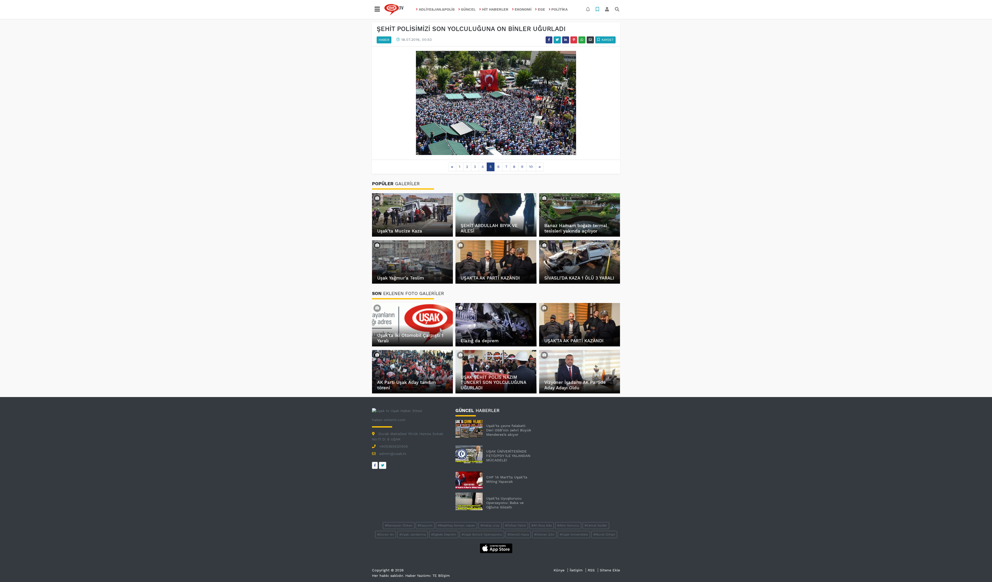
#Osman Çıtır (544, 534)
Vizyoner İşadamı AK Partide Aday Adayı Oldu (575, 385)
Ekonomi (523, 9)
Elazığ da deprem (480, 340)
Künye (559, 570)
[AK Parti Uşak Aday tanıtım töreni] (377, 355)
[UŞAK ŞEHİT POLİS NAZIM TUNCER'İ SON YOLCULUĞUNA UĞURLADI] (460, 355)
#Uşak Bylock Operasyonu (482, 534)
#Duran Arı (385, 534)
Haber (384, 40)
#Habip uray (490, 525)
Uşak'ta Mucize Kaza (399, 231)
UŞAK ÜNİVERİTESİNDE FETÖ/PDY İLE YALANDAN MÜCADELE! (508, 455)
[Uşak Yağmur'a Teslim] (377, 245)
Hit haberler (495, 9)
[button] (377, 9)
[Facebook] (375, 465)
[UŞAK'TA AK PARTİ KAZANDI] (460, 245)
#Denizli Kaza (518, 534)
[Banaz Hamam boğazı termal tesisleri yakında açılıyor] (544, 198)
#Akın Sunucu (568, 525)
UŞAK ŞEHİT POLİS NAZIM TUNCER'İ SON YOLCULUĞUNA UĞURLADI (493, 382)
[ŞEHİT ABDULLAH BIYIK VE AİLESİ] (460, 198)
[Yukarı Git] (978, 568)
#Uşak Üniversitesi (574, 534)
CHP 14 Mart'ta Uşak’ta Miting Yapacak (506, 479)
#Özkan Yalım (515, 525)
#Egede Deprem (443, 534)
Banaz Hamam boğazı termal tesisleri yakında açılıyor (575, 228)
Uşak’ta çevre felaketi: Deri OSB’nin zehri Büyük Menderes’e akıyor (508, 430)
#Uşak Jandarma (412, 534)
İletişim (576, 570)
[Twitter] (382, 465)
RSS (591, 570)
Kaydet (607, 40)
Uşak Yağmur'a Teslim (400, 278)
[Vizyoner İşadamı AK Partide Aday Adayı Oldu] (544, 355)
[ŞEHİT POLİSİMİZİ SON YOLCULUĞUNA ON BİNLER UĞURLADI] (496, 102)
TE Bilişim (441, 575)
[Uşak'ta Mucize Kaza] (377, 198)
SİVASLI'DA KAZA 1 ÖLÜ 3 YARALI (579, 278)
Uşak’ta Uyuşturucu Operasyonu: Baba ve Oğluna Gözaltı (505, 502)
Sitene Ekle (610, 570)
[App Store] (496, 548)
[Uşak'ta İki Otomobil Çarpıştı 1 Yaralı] (377, 308)
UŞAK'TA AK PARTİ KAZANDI (490, 278)
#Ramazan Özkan (398, 525)
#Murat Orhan (604, 534)
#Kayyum (425, 525)
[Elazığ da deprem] (460, 308)
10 (531, 167)
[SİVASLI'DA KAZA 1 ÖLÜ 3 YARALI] (544, 245)
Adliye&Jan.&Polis (437, 9)
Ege (541, 9)
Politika (559, 9)
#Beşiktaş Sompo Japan (456, 525)
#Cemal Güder (596, 525)
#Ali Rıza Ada (541, 525)
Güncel (468, 9)
